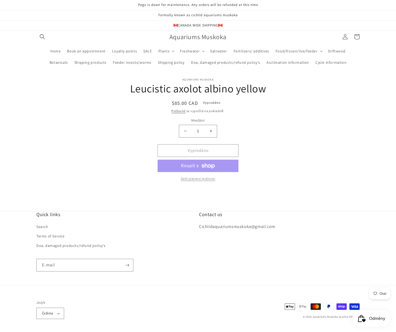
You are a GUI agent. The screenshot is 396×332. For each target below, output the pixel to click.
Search (42, 226)
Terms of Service (50, 236)
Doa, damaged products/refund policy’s (70, 245)
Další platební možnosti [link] (198, 179)
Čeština (47, 313)
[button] (42, 37)
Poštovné (178, 111)
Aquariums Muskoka (326, 316)
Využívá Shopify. (349, 316)
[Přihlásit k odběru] (127, 265)
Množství (197, 120)
